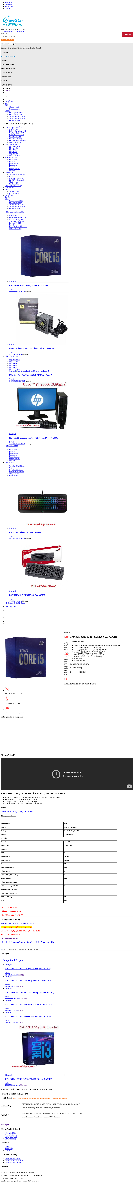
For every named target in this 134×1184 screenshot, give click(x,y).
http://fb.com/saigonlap (8, 56)
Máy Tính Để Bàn (11, 144)
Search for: (4, 33)
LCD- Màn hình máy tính (17, 131)
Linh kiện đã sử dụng (16, 114)
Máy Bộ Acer (13, 154)
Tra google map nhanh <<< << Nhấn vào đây (32, 942)
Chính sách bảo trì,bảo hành (14, 1160)
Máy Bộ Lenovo (14, 146)
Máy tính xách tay (11, 1135)
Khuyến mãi (9, 101)
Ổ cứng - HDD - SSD (16, 133)
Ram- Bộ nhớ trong (15, 138)
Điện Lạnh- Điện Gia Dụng (14, 186)
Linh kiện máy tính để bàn (13, 127)
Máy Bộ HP (13, 152)
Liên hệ (7, 8)
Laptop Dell (13, 159)
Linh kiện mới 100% (16, 112)
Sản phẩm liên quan (13, 960)
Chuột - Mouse (14, 182)
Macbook (12, 171)
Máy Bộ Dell (13, 150)
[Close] (5, 99)
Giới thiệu (8, 4)
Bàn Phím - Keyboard (16, 180)
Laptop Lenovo (14, 167)
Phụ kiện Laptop (10, 1139)
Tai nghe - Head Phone (16, 174)
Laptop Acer (13, 165)
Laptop (7, 90)
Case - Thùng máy (15, 142)
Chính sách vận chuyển (13, 1159)
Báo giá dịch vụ (14, 120)
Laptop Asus (13, 163)
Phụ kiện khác (14, 184)
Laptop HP (13, 161)
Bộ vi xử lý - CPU (15, 137)
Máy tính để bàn (10, 1133)
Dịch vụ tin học (14, 109)
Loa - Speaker (9, 188)
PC (6, 92)
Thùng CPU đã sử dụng (17, 118)
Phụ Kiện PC (9, 172)
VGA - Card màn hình (16, 135)
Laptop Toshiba (14, 169)
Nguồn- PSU (13, 129)
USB (11, 176)
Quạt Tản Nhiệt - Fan (16, 178)
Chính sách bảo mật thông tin (14, 1162)
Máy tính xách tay (11, 157)
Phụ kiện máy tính (11, 1137)
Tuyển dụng (9, 6)
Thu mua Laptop (14, 107)
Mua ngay (21, 975)
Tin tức (7, 103)
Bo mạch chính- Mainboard (18, 140)
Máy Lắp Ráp (13, 148)
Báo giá (7, 111)
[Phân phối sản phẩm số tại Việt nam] (13, 25)
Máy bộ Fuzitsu (14, 155)
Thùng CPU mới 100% (17, 116)
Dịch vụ (7, 105)
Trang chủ (8, 2)
